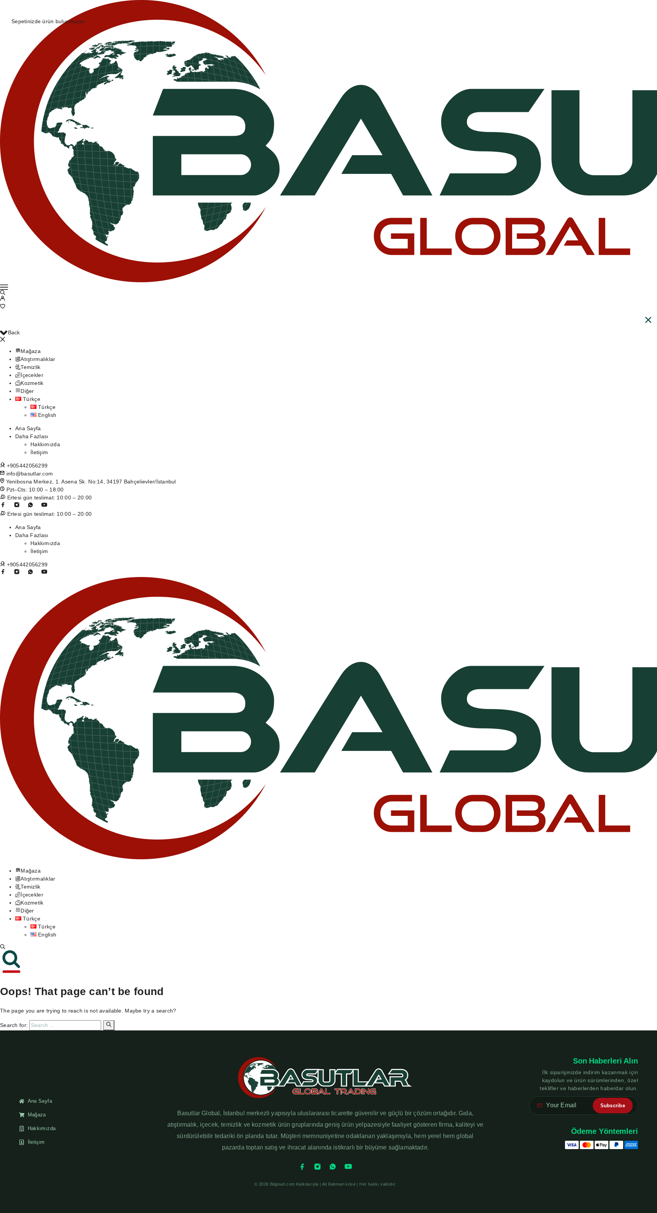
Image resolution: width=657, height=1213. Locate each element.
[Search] (2, 946)
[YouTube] (44, 505)
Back (14, 332)
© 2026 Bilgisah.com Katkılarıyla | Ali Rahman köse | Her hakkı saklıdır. (325, 1184)
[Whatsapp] (30, 505)
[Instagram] (17, 505)
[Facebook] (302, 1166)
